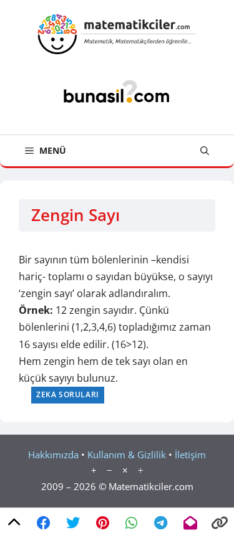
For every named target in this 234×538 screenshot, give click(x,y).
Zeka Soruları (67, 394)
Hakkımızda (53, 454)
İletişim (190, 454)
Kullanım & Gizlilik (126, 454)
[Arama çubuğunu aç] (205, 150)
